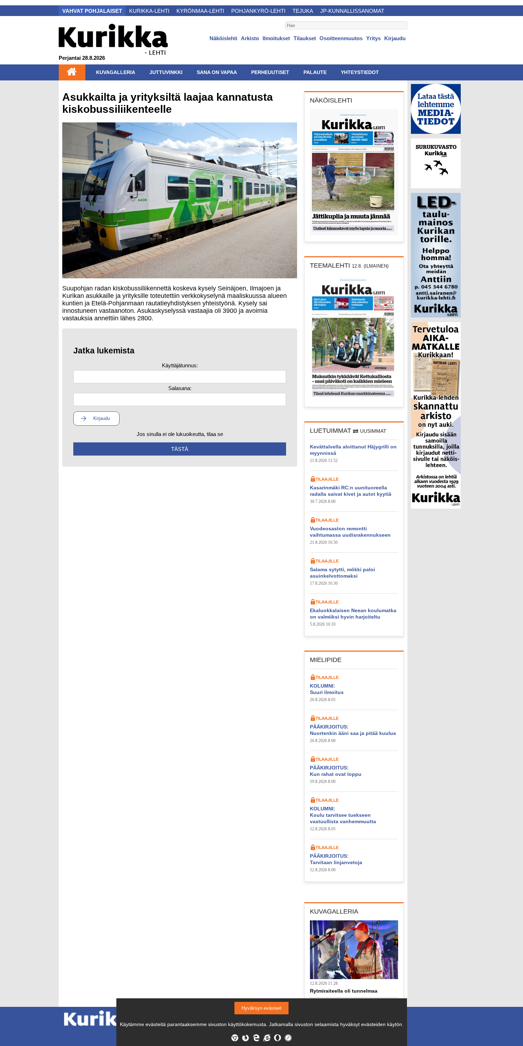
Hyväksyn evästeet (261, 1008)
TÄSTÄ (179, 449)
